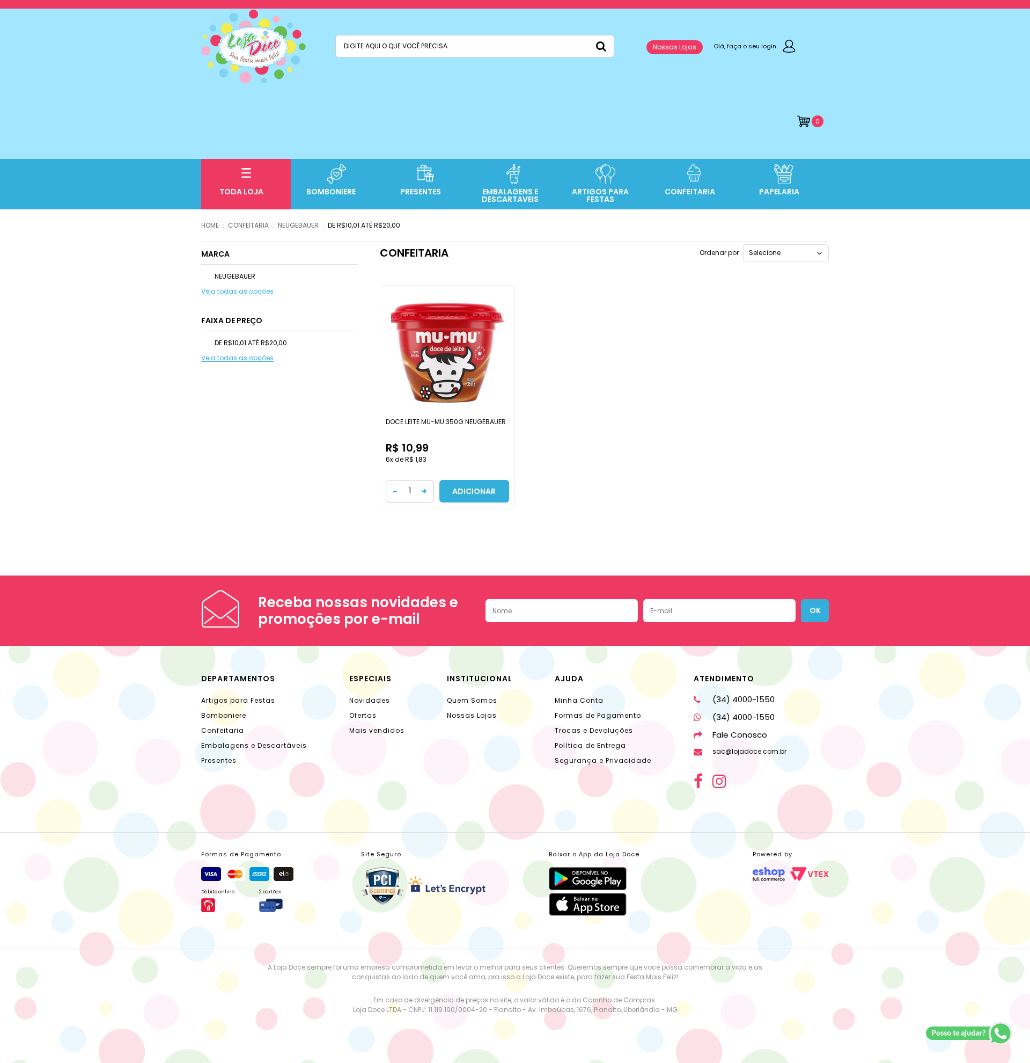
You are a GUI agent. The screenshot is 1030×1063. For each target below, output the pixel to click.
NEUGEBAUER (298, 225)
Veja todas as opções (237, 291)
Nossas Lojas (674, 47)
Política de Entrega (590, 745)
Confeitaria (222, 730)
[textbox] (474, 46)
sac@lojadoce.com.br (749, 751)
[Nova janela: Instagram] (719, 781)
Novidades (369, 700)
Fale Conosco (739, 734)
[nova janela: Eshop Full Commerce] (769, 874)
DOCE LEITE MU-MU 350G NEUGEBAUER (446, 421)
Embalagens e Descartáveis (254, 745)
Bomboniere (223, 715)
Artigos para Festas (238, 700)
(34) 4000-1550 (743, 699)
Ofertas (363, 715)
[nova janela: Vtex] (809, 874)
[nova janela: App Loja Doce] (594, 878)
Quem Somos (472, 700)
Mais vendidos (376, 730)
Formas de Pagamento (598, 715)
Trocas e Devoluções (594, 730)
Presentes (219, 760)
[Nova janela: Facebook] (698, 781)
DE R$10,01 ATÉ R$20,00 (364, 225)
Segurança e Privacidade (603, 760)
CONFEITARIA (248, 225)
